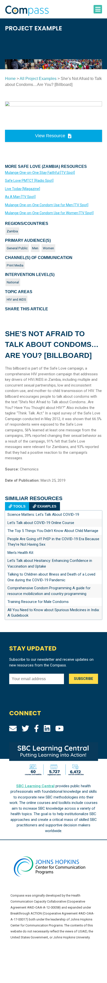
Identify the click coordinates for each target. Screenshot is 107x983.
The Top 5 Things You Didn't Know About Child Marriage (52, 530)
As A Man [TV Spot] (20, 197)
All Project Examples (38, 78)
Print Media (15, 265)
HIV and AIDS (16, 299)
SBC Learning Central (35, 786)
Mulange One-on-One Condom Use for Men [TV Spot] (46, 205)
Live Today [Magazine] (22, 189)
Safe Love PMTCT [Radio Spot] (29, 181)
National (13, 282)
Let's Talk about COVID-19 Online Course (40, 523)
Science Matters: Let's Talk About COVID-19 (43, 514)
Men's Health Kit (20, 552)
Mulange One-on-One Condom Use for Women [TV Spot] (49, 213)
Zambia (12, 231)
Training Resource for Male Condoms (38, 601)
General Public (17, 248)
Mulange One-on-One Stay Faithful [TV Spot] (40, 173)
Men (35, 248)
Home (10, 78)
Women (48, 248)
